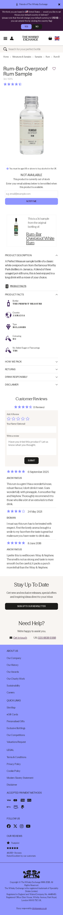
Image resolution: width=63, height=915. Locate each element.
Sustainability (13, 685)
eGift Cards (12, 714)
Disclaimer (11, 384)
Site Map (11, 707)
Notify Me (31, 201)
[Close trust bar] (59, 4)
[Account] (12, 38)
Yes (26, 26)
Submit (31, 460)
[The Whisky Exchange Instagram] (21, 826)
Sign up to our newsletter (31, 606)
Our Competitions (16, 735)
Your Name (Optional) (16, 424)
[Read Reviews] (21, 84)
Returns (10, 369)
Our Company (14, 658)
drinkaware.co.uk (39, 908)
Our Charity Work (16, 678)
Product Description (18, 255)
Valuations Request (16, 741)
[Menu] (5, 38)
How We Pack (13, 361)
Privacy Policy (14, 764)
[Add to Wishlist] (54, 68)
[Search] (6, 49)
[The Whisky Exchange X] (15, 826)
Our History (12, 665)
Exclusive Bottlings (16, 728)
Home (6, 57)
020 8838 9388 (47, 637)
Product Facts (14, 294)
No (37, 26)
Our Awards (13, 671)
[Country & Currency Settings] (57, 38)
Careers (10, 692)
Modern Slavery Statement (20, 777)
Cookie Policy (13, 770)
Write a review (13, 436)
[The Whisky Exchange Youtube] (28, 826)
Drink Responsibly (16, 376)
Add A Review (13, 414)
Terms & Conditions (16, 757)
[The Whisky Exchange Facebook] (9, 826)
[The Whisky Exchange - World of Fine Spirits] (30, 38)
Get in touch (20, 637)
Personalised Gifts (15, 721)
